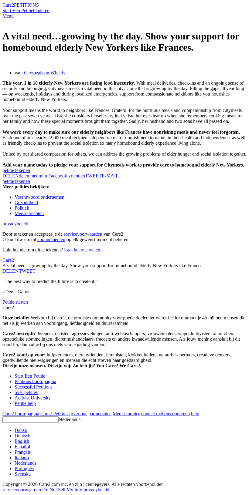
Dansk (21, 430)
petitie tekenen (16, 170)
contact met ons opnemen (165, 413)
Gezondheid (26, 202)
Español (22, 446)
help (195, 413)
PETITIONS (26, 5)
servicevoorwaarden (83, 234)
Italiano (22, 457)
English (22, 441)
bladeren (41, 10)
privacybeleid (15, 223)
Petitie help (25, 403)
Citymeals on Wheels (44, 72)
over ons (79, 413)
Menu (8, 16)
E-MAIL (110, 175)
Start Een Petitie (17, 10)
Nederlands (69, 419)
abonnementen (51, 239)
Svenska (23, 473)
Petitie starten (15, 302)
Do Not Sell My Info (62, 489)
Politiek (22, 207)
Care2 (8, 5)
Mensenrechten (29, 213)
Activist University (33, 397)
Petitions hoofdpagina (35, 381)
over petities (26, 392)
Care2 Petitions (55, 413)
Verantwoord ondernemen (39, 197)
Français (23, 452)
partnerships (99, 413)
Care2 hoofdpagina (20, 413)
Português (24, 468)
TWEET (93, 175)
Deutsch (22, 435)
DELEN (10, 271)
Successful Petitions (34, 386)
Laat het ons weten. (82, 249)
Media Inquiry (126, 413)
